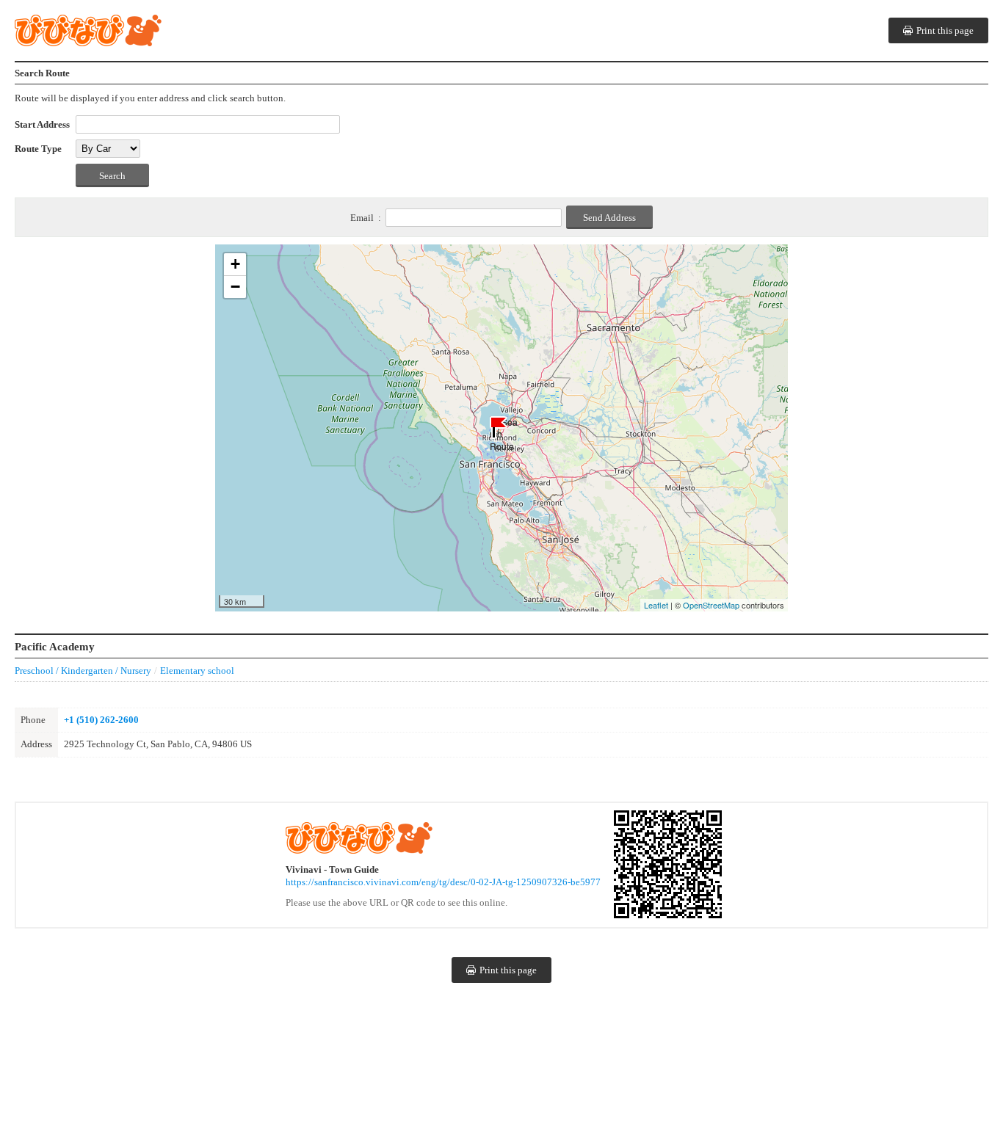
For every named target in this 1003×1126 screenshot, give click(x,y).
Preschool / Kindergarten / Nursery (83, 670)
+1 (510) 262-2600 (101, 719)
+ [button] (235, 264)
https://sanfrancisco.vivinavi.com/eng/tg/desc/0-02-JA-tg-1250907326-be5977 (443, 881)
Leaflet (656, 605)
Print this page (945, 30)
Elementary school (197, 670)
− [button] (235, 286)
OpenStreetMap (711, 605)
